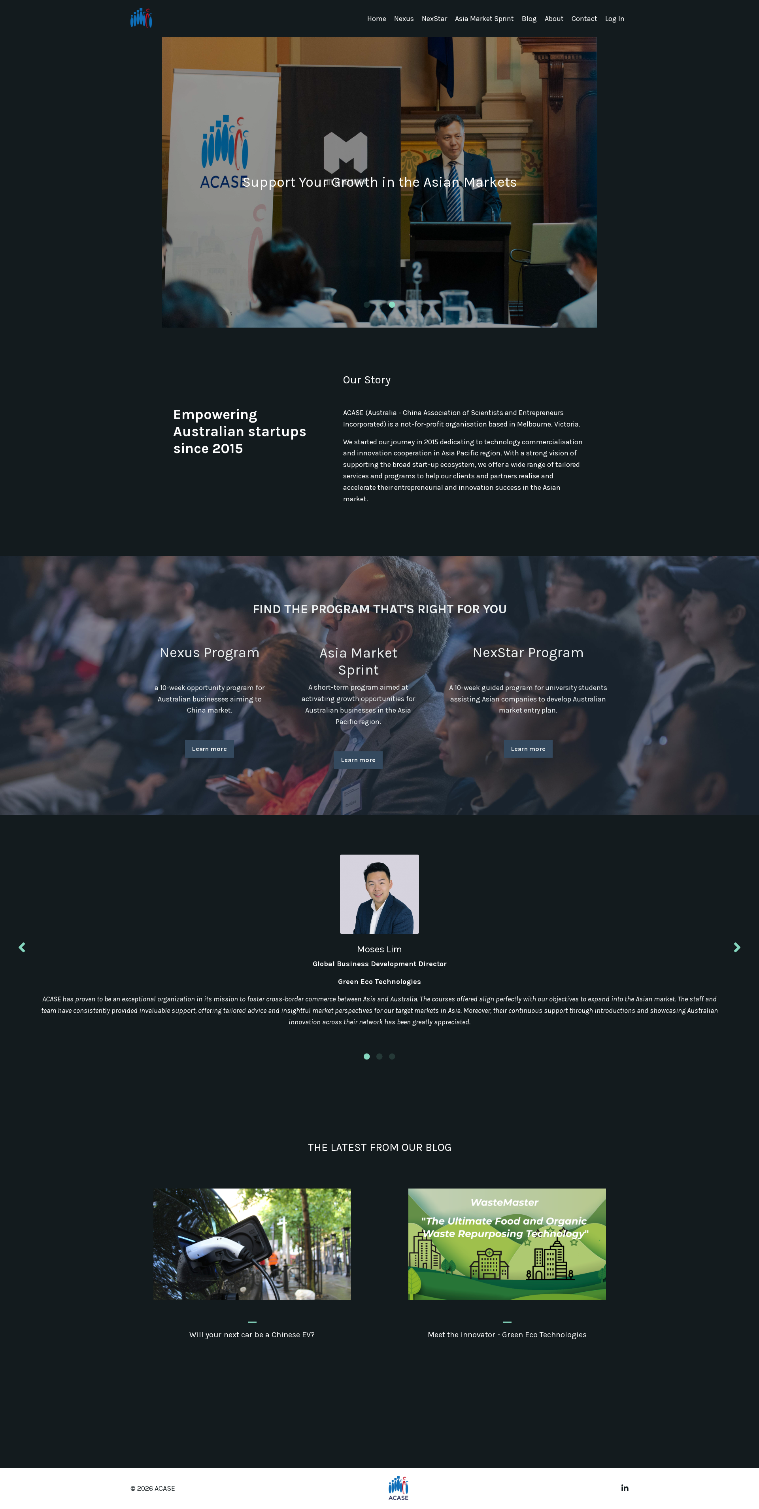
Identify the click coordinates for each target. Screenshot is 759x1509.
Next (737, 947)
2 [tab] (379, 305)
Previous (22, 947)
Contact (584, 18)
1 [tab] (367, 305)
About (554, 18)
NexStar (434, 18)
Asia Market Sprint (484, 18)
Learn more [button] (209, 749)
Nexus (404, 18)
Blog (529, 18)
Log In (615, 18)
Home (376, 18)
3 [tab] (392, 305)
